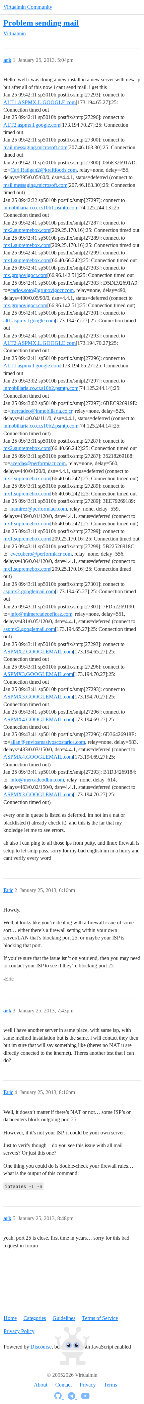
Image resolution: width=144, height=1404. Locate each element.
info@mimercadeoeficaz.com (41, 614)
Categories (34, 1318)
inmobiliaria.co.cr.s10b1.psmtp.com (40, 207)
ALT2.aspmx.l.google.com (31, 125)
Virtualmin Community (27, 7)
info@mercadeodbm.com (37, 780)
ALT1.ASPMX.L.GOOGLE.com (39, 102)
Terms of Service (100, 1318)
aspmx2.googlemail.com (29, 591)
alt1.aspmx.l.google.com (29, 320)
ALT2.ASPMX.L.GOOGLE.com (39, 343)
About (40, 1385)
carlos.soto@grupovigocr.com (42, 290)
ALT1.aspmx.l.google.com (31, 365)
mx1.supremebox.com (26, 245)
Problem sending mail (41, 22)
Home (10, 1318)
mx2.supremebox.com (26, 230)
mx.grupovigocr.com (25, 275)
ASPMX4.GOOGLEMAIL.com (38, 719)
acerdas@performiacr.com (38, 463)
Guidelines (64, 1318)
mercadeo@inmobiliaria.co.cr (41, 411)
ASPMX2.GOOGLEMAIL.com (38, 651)
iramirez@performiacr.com (38, 509)
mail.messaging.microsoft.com (35, 147)
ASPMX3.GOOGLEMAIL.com (38, 674)
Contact (63, 1385)
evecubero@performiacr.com (41, 554)
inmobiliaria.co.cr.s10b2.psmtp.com (40, 388)
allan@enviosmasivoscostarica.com (47, 742)
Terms (110, 1385)
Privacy (88, 1385)
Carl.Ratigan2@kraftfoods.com (43, 170)
